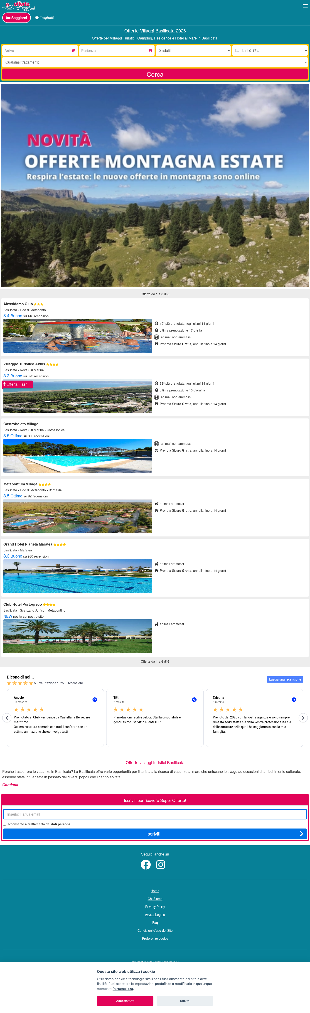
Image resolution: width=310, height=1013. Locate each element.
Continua (10, 784)
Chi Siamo (155, 898)
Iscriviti (153, 833)
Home (155, 890)
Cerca (155, 74)
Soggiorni (18, 17)
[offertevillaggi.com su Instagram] (161, 867)
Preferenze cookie (155, 938)
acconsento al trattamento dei (39, 824)
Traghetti (46, 17)
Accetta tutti (125, 1001)
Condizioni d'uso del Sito (155, 930)
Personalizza (123, 989)
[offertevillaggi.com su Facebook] (146, 867)
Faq (155, 922)
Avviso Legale (155, 914)
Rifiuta (184, 1001)
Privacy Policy (155, 906)
